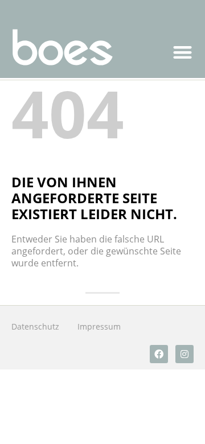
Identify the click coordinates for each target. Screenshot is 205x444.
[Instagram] (184, 354)
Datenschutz (35, 326)
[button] (183, 53)
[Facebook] (159, 354)
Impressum (99, 326)
